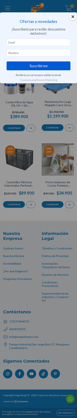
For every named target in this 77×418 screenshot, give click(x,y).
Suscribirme (39, 66)
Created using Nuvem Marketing (38, 80)
